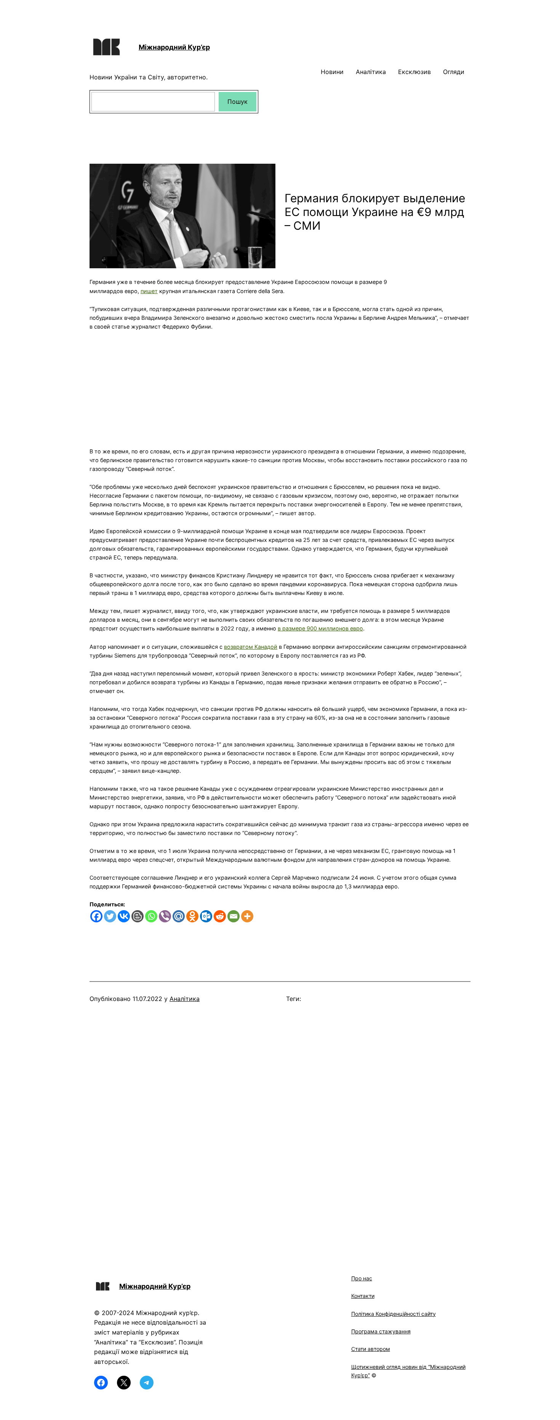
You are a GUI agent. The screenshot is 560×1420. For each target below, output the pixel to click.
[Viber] (165, 916)
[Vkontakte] (124, 916)
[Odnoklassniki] (192, 916)
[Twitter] (110, 916)
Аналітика (185, 999)
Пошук (237, 101)
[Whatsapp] (151, 916)
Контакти (362, 1296)
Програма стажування (381, 1331)
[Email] (233, 916)
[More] (247, 916)
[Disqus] (280, 1126)
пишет (149, 291)
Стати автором (370, 1349)
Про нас (361, 1278)
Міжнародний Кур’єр (174, 47)
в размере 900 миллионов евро (320, 628)
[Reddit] (220, 916)
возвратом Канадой (250, 646)
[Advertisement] (280, 384)
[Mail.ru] (179, 916)
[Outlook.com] (206, 916)
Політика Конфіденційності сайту (393, 1313)
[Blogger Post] (137, 916)
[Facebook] (96, 916)
